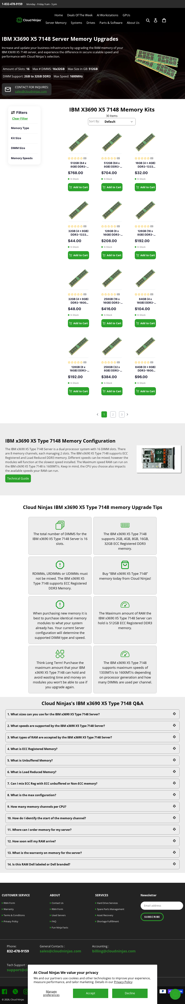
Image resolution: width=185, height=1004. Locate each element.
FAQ (53, 921)
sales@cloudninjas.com (31, 91)
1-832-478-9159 (12, 4)
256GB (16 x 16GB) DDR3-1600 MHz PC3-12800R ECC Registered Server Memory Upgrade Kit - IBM (112, 300)
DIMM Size (18, 148)
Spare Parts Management (110, 909)
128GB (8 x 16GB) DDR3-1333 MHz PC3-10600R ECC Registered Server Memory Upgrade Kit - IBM (78, 368)
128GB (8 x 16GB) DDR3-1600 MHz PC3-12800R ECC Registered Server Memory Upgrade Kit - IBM (112, 232)
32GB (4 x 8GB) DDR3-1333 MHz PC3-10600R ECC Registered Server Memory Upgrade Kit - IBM (78, 232)
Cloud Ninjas (17, 999)
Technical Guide (18, 478)
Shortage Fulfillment (107, 921)
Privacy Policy (123, 982)
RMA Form (9, 903)
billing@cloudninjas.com (114, 951)
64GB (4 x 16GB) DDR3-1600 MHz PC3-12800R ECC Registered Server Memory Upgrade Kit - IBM (145, 300)
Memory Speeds (22, 158)
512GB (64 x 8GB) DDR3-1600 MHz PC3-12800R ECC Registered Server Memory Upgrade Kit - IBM (78, 164)
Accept (90, 993)
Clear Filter (20, 119)
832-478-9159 (18, 951)
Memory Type (20, 128)
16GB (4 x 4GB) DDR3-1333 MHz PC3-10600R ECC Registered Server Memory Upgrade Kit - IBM (145, 164)
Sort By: (94, 121)
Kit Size (16, 138)
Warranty (8, 909)
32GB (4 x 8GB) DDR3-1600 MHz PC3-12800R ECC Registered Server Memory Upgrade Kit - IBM (78, 300)
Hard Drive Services (107, 903)
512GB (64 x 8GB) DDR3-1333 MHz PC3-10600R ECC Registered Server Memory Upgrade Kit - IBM (112, 164)
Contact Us (57, 903)
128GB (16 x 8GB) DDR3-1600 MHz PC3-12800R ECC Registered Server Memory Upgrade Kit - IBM (145, 232)
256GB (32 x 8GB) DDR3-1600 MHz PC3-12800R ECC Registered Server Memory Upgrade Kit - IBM (112, 368)
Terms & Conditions (14, 915)
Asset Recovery (104, 915)
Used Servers (58, 915)
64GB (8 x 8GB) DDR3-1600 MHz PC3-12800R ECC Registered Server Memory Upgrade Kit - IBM (145, 368)
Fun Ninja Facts (59, 927)
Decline (130, 993)
